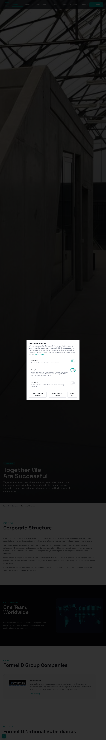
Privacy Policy (39, 354)
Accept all (72, 394)
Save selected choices (38, 394)
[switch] (73, 361)
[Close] (77, 342)
